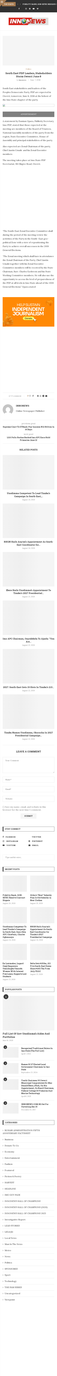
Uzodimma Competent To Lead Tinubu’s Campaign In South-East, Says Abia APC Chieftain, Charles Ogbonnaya (14, 931)
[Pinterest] (29, 9)
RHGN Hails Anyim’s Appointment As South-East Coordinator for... (28, 543)
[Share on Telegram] (43, 396)
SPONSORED (11, 1268)
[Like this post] (30, 396)
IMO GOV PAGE (12, 1195)
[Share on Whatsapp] (40, 396)
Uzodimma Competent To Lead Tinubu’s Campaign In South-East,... (28, 495)
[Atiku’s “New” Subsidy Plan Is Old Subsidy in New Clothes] (42, 884)
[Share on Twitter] (35, 396)
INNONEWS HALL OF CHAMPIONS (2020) (26, 1207)
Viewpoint (10, 1299)
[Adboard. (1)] (28, 299)
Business (9, 1139)
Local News (10, 1238)
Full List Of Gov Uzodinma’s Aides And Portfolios (26, 1035)
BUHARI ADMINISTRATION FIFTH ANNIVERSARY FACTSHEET (21, 1132)
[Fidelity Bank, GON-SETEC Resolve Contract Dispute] (15, 884)
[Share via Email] (46, 396)
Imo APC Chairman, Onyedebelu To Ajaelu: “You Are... (28, 640)
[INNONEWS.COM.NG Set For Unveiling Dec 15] (11, 1108)
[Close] (3, 3)
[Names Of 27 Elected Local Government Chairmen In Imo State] (11, 1068)
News (7, 1256)
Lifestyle (9, 1231)
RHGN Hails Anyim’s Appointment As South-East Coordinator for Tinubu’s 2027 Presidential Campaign (41, 931)
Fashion (8, 1164)
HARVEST (9, 1182)
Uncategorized (12, 1293)
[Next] (20, 4)
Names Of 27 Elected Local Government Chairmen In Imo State (35, 1067)
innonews (22, 80)
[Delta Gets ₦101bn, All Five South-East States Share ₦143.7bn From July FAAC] (42, 952)
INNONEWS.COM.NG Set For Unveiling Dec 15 (35, 1105)
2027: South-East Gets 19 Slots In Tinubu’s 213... (28, 687)
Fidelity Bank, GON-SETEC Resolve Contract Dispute (14, 898)
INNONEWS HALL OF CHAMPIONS (23, 1201)
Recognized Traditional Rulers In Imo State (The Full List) (37, 1049)
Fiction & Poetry (13, 1176)
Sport (7, 1275)
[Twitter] (22, 9)
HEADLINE (10, 1188)
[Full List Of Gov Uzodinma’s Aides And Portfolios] (28, 1013)
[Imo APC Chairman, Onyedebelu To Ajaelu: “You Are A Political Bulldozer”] (28, 617)
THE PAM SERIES (13, 1287)
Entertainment (12, 1158)
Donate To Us (12, 1145)
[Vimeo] (37, 9)
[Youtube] (33, 9)
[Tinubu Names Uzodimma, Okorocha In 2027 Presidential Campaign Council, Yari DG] (28, 711)
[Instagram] (26, 9)
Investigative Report (15, 1219)
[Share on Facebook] (33, 396)
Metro (8, 1250)
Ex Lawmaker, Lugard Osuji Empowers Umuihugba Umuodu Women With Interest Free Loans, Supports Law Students (15, 970)
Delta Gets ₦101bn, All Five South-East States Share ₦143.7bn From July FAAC (40, 967)
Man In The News (13, 1244)
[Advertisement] (28, 196)
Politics (8, 1262)
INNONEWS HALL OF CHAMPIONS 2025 (25, 1213)
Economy (9, 1151)
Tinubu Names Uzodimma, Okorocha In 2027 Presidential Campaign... (28, 734)
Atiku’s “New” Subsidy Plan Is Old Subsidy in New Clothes (41, 898)
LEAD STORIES (12, 1225)
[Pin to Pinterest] (38, 396)
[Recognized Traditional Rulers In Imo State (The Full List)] (11, 1052)
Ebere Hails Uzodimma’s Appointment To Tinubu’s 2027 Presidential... (28, 591)
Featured (9, 1170)
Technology (10, 1281)
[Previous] (18, 4)
